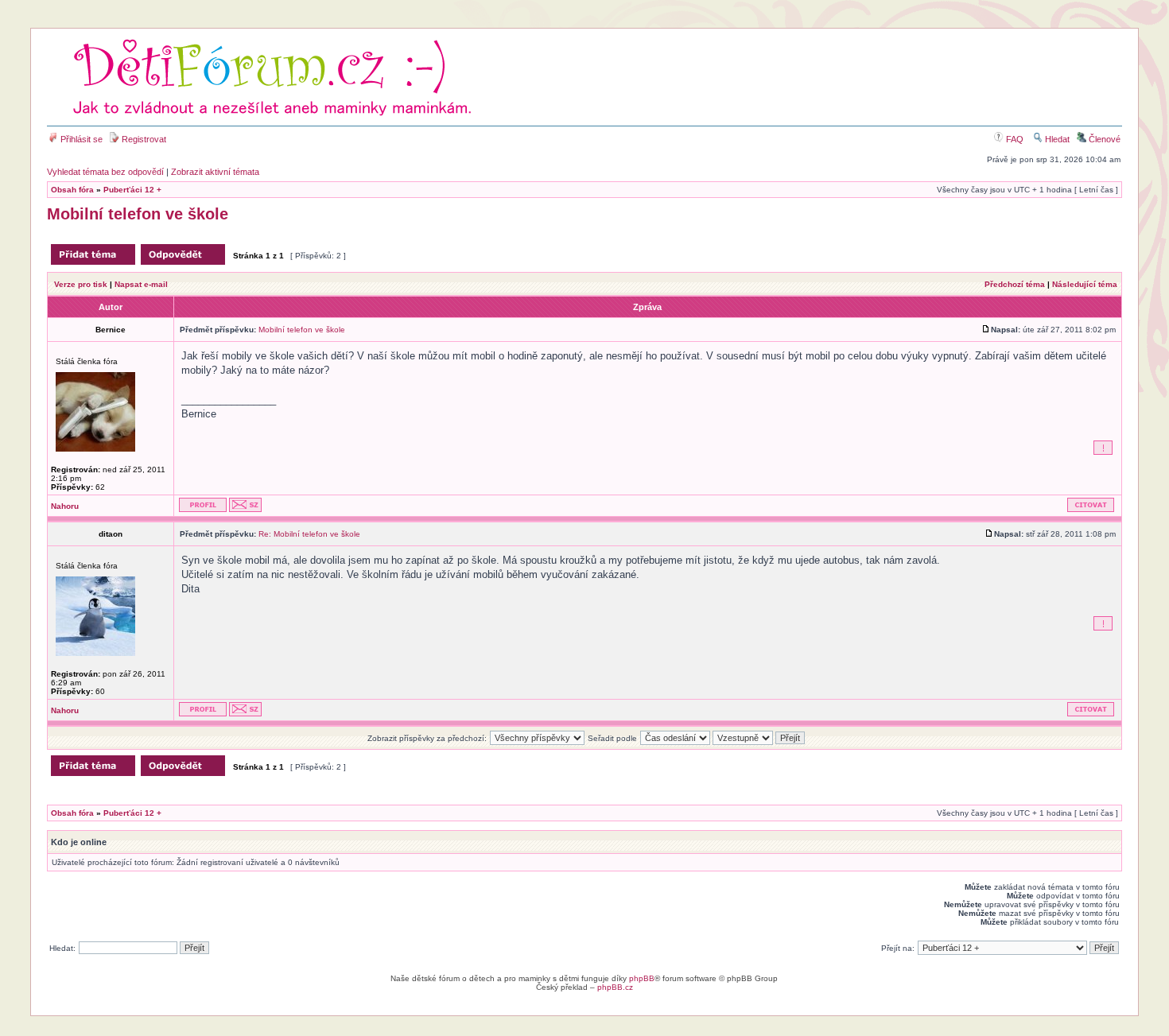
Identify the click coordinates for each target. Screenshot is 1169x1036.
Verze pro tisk (80, 284)
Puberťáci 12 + (132, 189)
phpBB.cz (615, 987)
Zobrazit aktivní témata (215, 172)
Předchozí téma (1015, 284)
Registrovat (142, 139)
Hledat (1056, 139)
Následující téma (1084, 284)
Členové (1103, 139)
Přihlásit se (80, 139)
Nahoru (65, 506)
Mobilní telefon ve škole (137, 214)
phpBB (641, 978)
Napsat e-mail (141, 284)
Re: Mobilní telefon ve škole (309, 534)
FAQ (1013, 139)
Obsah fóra (72, 189)
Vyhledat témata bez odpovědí (105, 172)
